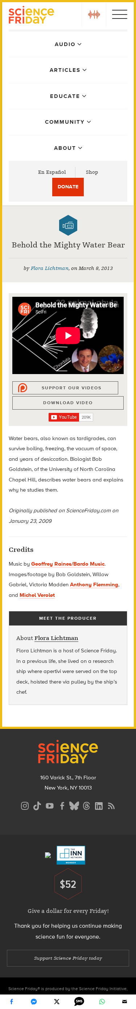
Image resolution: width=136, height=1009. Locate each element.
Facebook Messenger (34, 1001)
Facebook (11, 1001)
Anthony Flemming (94, 584)
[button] (94, 14)
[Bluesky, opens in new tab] (74, 804)
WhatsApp (102, 1001)
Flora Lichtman (50, 268)
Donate (68, 187)
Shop (92, 172)
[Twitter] (56, 1001)
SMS (79, 1001)
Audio (65, 44)
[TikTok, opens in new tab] (37, 804)
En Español (52, 172)
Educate (65, 96)
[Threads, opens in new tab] (86, 804)
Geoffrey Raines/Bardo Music (67, 564)
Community (65, 122)
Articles (65, 70)
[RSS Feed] (111, 804)
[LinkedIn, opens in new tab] (99, 804)
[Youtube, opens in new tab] (49, 804)
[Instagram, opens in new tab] (25, 804)
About (65, 148)
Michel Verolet (37, 595)
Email (125, 1001)
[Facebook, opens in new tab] (62, 804)
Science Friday (31, 16)
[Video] (68, 225)
